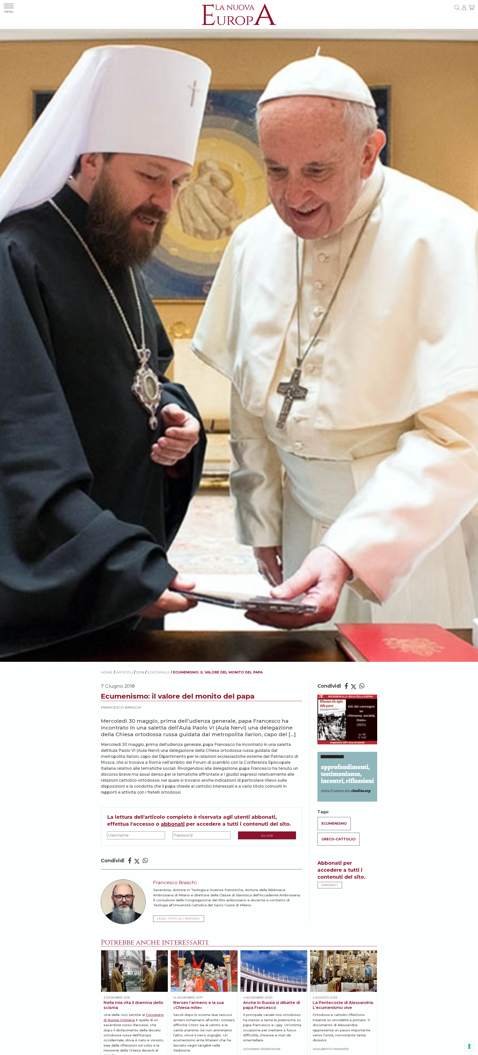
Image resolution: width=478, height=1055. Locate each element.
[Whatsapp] (145, 860)
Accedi (267, 835)
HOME (107, 672)
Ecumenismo (334, 823)
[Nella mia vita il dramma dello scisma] (134, 971)
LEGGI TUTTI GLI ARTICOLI (178, 918)
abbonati (173, 824)
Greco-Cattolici (338, 839)
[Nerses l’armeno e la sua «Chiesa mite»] (204, 971)
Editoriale (158, 672)
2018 (140, 672)
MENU (8, 11)
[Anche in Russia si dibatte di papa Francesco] (273, 971)
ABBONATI (329, 885)
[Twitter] (137, 860)
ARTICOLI (124, 672)
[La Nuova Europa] (239, 14)
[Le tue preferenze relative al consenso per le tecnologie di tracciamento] (469, 1046)
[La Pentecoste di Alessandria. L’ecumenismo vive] (343, 971)
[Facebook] (129, 860)
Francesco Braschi (121, 707)
